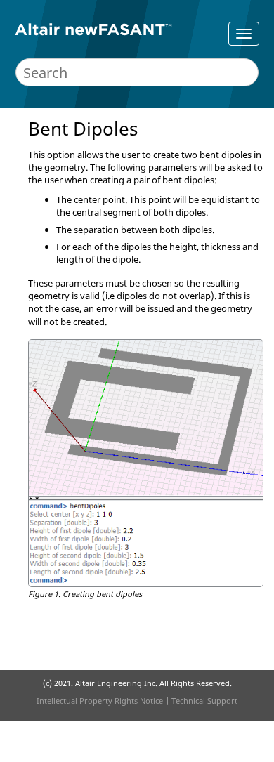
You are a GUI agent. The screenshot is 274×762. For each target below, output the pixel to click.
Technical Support (204, 700)
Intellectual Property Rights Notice (100, 700)
